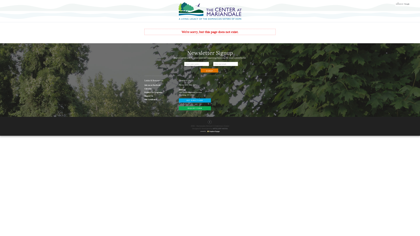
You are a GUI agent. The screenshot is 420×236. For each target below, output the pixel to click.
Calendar (148, 89)
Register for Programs (153, 92)
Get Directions (194, 100)
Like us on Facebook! (152, 85)
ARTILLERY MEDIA (220, 128)
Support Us (148, 96)
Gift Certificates (150, 100)
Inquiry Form (194, 108)
